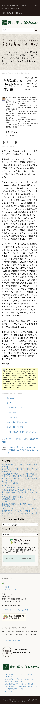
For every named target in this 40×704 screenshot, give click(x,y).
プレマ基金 (8, 691)
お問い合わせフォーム (12, 589)
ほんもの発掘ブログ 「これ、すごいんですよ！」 (21, 674)
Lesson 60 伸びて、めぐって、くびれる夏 (19, 508)
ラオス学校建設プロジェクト (14, 689)
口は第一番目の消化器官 (15, 427)
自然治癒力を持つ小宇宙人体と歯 (12, 393)
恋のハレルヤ (7, 481)
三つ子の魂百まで (13, 417)
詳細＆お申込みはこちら (12, 640)
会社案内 (7, 587)
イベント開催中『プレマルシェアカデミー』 (19, 679)
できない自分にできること (12, 497)
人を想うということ (13, 412)
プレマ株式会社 (8, 13)
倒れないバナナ (8, 485)
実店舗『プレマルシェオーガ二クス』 (17, 681)
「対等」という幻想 (10, 483)
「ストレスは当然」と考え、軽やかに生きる (21, 432)
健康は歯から (11, 398)
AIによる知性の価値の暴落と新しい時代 (18, 490)
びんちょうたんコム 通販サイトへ (18, 558)
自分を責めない (8, 506)
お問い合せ (18, 13)
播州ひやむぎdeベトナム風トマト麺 (16, 511)
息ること (10, 403)
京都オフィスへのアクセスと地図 (16, 610)
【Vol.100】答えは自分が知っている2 (22, 447)
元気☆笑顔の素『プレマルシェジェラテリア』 (20, 684)
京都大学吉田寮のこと (10, 488)
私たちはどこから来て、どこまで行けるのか (19, 478)
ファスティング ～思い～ (15, 407)
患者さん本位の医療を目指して (17, 422)
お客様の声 (8, 677)
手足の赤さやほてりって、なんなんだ (17, 504)
